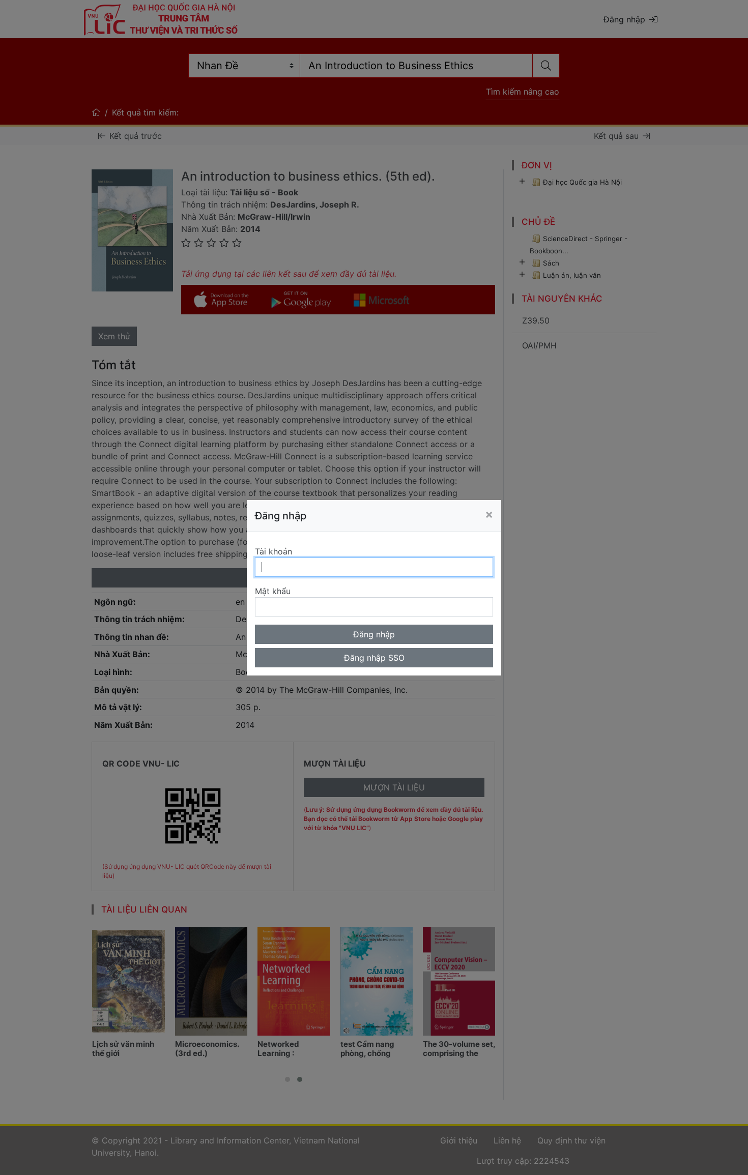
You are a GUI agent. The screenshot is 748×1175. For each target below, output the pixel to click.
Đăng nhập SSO (374, 658)
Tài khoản (273, 551)
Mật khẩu (273, 591)
